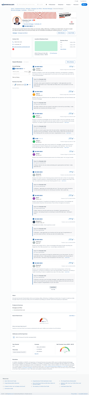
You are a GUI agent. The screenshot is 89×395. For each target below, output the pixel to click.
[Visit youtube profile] (13, 49)
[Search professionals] (46, 4)
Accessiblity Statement (83, 393)
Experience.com (10, 393)
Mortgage (28, 8)
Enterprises (60, 4)
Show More (65, 30)
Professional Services (20, 8)
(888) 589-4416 (18, 42)
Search (12, 8)
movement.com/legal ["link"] (27, 367)
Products (68, 4)
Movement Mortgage (47, 8)
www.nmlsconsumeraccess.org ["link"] (56, 366)
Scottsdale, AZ (17, 44)
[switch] (29, 72)
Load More (53, 287)
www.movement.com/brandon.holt (22, 46)
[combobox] (27, 4)
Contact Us (84, 1)
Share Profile (71, 32)
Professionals (52, 4)
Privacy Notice (74, 393)
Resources (76, 4)
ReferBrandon (61, 32)
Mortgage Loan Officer (36, 8)
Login (77, 1)
